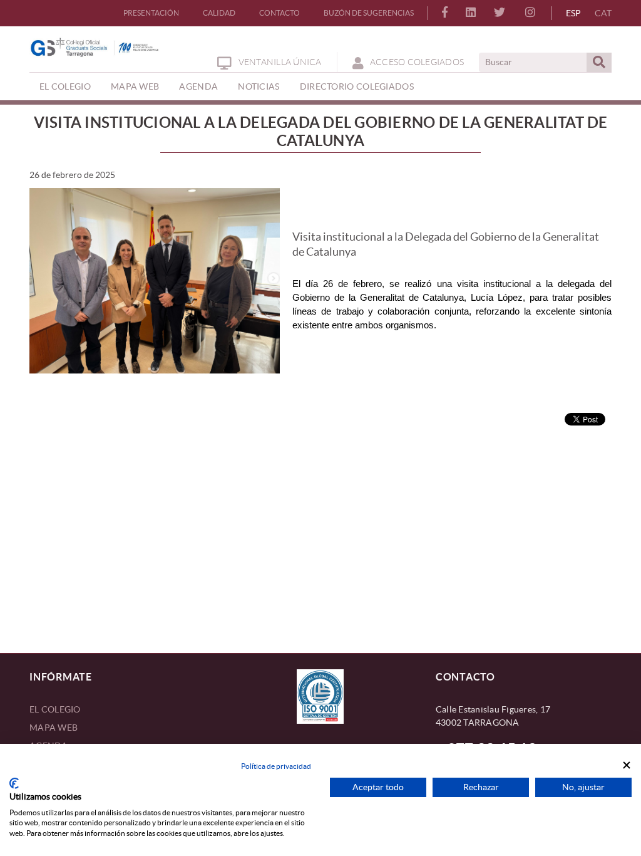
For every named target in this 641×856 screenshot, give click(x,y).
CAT (603, 13)
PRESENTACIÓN (151, 13)
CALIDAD (219, 13)
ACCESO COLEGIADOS (417, 62)
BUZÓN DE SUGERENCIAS (369, 13)
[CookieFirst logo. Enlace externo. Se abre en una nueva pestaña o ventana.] (14, 783)
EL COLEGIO (55, 709)
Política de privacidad (276, 766)
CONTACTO (279, 13)
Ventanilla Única (279, 62)
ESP (573, 13)
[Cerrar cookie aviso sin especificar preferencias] (627, 765)
